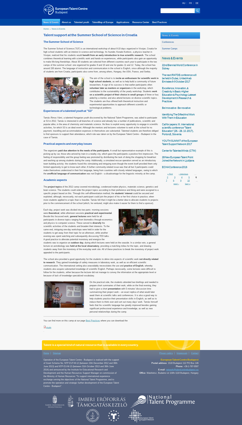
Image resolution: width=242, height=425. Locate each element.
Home (46, 29)
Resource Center (140, 22)
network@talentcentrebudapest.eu (182, 369)
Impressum (182, 353)
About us (66, 22)
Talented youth (81, 22)
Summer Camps (169, 48)
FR (190, 3)
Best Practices (159, 22)
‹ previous (183, 174)
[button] (197, 10)
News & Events (51, 22)
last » (187, 184)
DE (197, 3)
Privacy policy (166, 353)
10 (188, 180)
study (48, 327)
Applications (122, 22)
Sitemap (57, 353)
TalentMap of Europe (102, 22)
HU (183, 3)
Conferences (168, 42)
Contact (195, 353)
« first (170, 174)
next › (176, 184)
